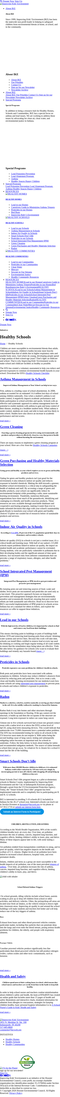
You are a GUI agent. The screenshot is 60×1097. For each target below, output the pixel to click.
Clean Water (16, 267)
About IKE (10, 8)
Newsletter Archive (19, 90)
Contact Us (16, 85)
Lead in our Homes (19, 205)
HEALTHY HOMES (14, 199)
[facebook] (7, 320)
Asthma (14, 179)
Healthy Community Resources (25, 277)
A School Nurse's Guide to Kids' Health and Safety (30, 1006)
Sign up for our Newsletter (23, 87)
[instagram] (9, 320)
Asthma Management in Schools (25, 231)
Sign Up (18, 1)
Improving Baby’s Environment (25, 215)
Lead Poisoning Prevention (23, 174)
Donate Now (8, 1)
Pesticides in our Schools (22, 238)
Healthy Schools (13, 1042)
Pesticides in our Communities (24, 264)
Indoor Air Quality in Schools (24, 233)
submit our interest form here (27, 807)
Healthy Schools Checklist (37, 373)
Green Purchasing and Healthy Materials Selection (33, 246)
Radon (14, 248)
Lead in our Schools (20, 228)
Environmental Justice (21, 274)
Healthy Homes (12, 1039)
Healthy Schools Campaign (45, 445)
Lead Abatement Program (22, 176)
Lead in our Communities (22, 262)
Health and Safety (13, 976)
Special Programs (13, 100)
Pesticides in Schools (14, 662)
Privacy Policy (15, 1093)
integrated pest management (33, 683)
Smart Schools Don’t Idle (22, 236)
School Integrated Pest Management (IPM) (30, 241)
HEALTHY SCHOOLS (15, 223)
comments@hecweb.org (10, 1030)
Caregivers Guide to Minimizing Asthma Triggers (33, 207)
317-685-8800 (6, 1027)
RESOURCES (12, 191)
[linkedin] (13, 320)
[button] (1, 1)
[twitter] (15, 320)
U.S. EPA (14, 533)
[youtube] (11, 320)
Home (2, 343)
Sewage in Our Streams (21, 272)
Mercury (15, 269)
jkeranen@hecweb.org (30, 804)
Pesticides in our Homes (21, 210)
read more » (5, 421)
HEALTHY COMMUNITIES (17, 256)
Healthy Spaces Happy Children (25, 181)
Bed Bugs (15, 212)
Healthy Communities (15, 1044)
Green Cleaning (18, 243)
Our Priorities (17, 82)
